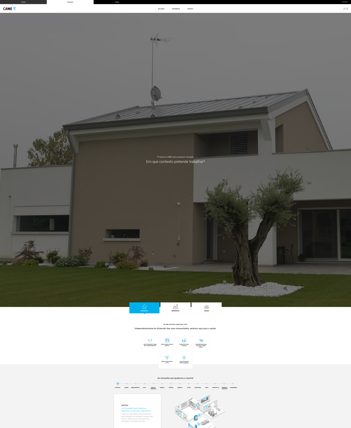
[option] (144, 308)
